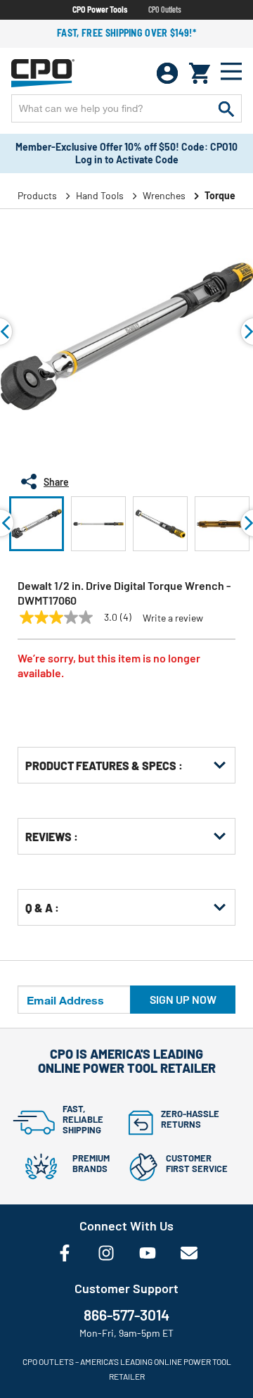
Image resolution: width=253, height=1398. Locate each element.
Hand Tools (100, 195)
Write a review (173, 618)
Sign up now (183, 999)
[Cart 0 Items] (199, 73)
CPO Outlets (164, 9)
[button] (36, 523)
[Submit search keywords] (226, 108)
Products (37, 195)
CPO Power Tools (99, 9)
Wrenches (164, 195)
